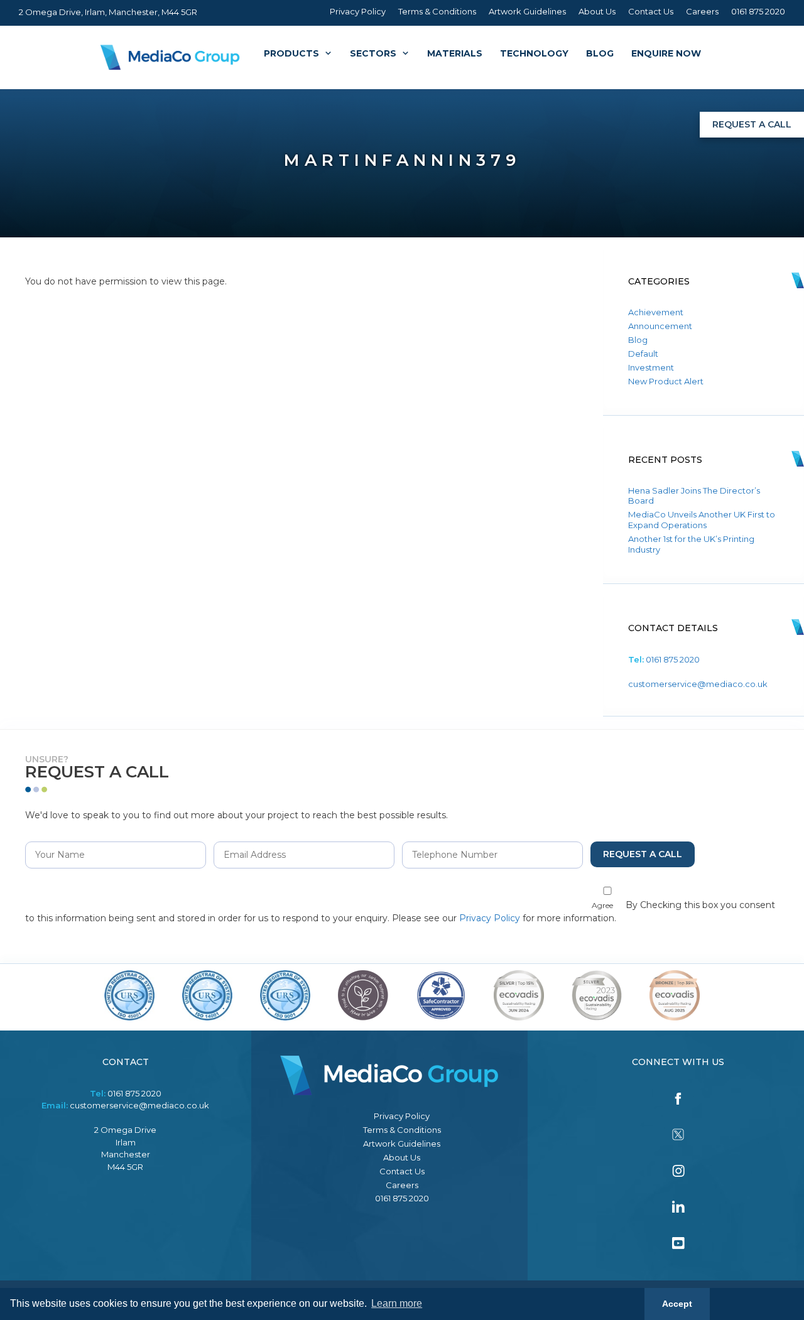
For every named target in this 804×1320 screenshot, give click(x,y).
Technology (534, 53)
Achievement (655, 312)
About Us (597, 11)
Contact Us (650, 11)
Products (291, 53)
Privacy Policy (358, 11)
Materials (454, 53)
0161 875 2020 (758, 11)
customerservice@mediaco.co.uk (698, 684)
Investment (651, 367)
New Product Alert (666, 381)
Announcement (660, 326)
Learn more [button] (396, 1303)
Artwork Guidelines (527, 11)
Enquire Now (666, 53)
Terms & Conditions (437, 11)
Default (643, 354)
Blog (600, 53)
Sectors (373, 53)
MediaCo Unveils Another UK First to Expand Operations (701, 519)
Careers (702, 11)
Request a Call (751, 124)
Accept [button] (677, 1304)
